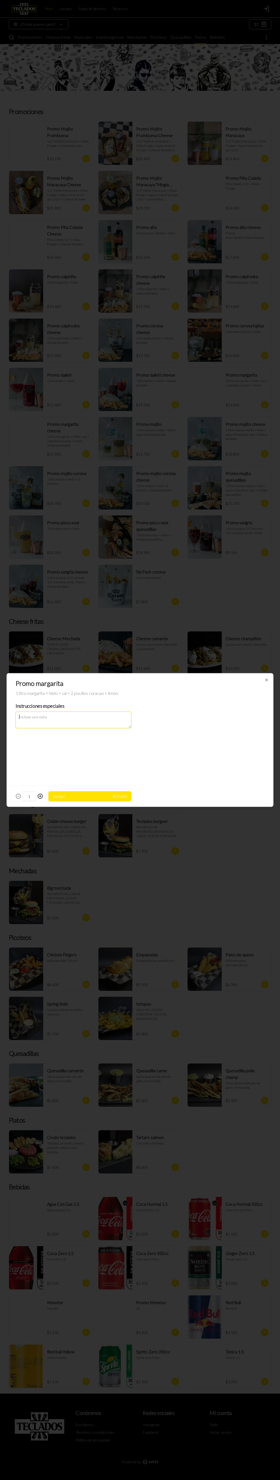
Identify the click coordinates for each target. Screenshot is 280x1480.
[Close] (266, 680)
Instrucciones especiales (40, 706)
